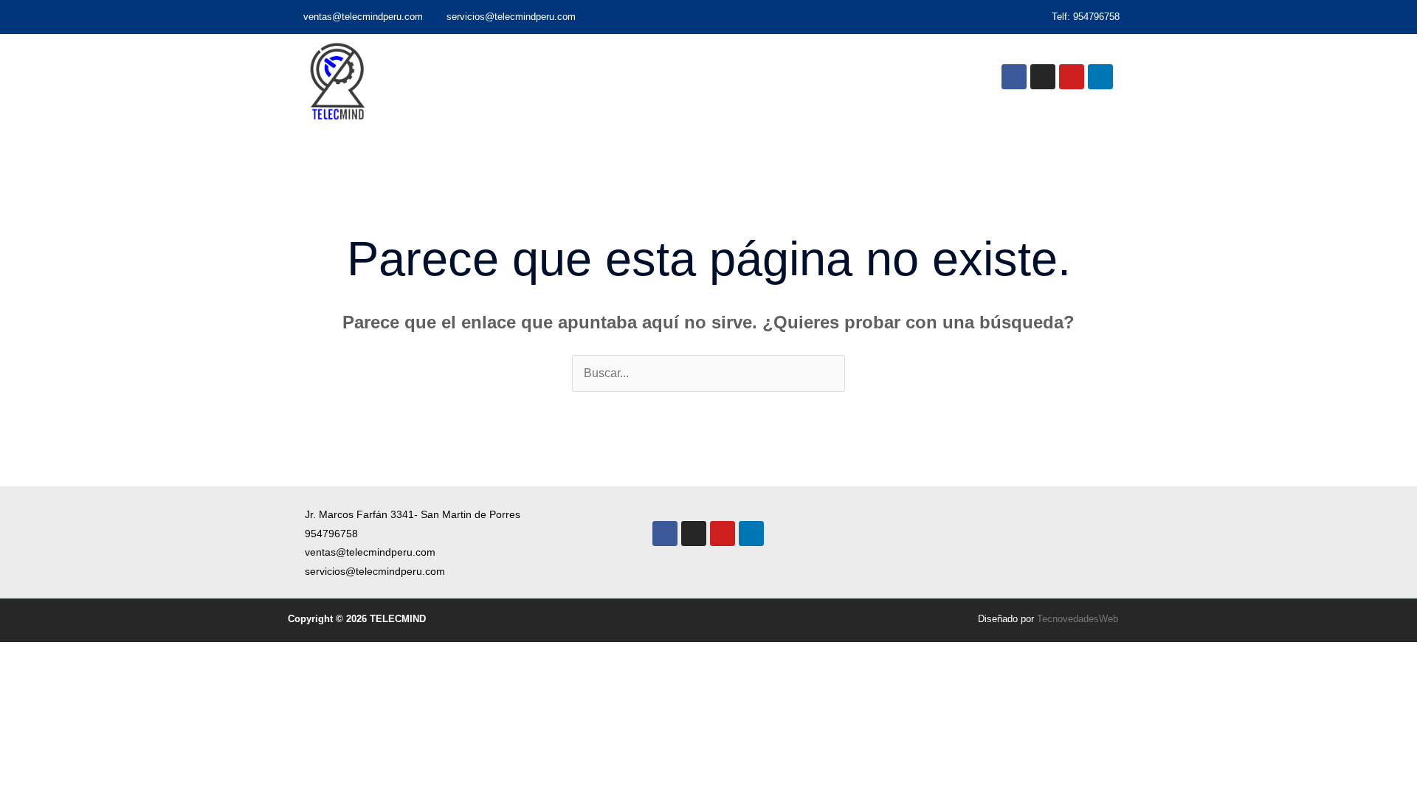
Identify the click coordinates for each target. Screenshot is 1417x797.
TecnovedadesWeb (1077, 618)
